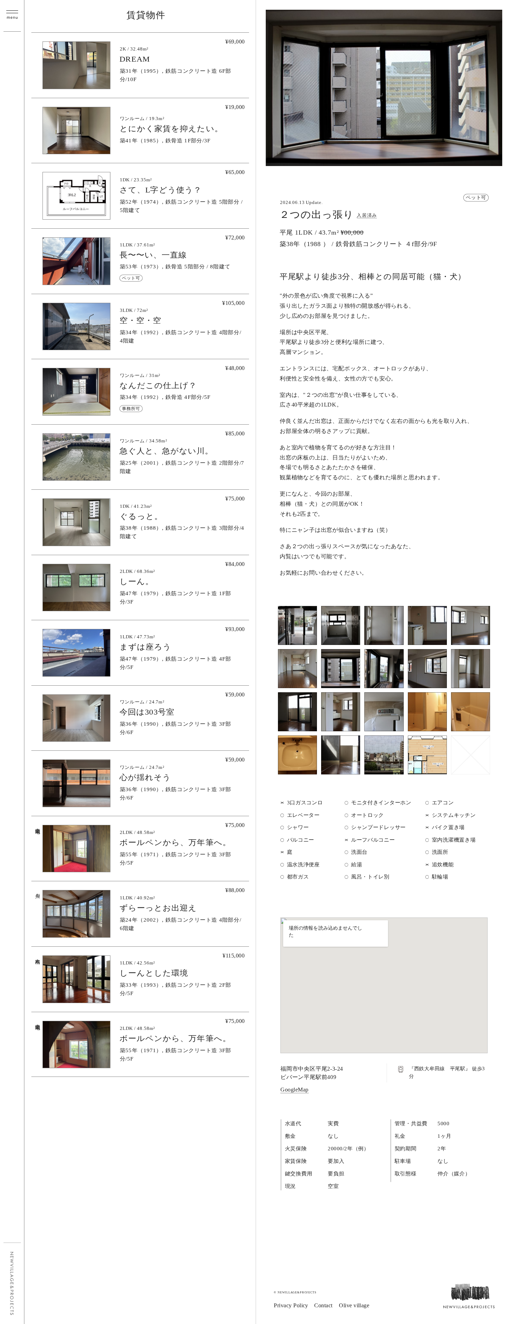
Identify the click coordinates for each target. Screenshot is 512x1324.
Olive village (354, 1305)
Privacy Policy (291, 1305)
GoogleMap (294, 1090)
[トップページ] (469, 1305)
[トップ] (12, 1283)
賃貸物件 (145, 15)
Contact (324, 1305)
